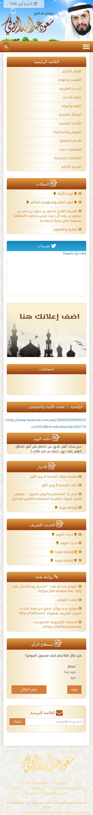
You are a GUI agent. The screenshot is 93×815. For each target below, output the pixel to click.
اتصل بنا (31, 793)
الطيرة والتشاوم (66, 229)
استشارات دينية (70, 149)
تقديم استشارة (70, 140)
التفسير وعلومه (69, 80)
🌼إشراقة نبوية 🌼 (64, 552)
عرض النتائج (29, 689)
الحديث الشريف (70, 89)
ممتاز (71, 666)
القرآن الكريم (72, 71)
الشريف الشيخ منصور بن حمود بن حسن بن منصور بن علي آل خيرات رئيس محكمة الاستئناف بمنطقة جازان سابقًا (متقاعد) (47, 216)
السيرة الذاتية (71, 167)
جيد (72, 678)
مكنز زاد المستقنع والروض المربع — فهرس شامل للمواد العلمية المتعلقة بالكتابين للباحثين (46, 496)
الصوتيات (37, 788)
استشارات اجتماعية (67, 158)
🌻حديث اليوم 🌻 (65, 534)
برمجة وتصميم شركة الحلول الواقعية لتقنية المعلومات (56, 812)
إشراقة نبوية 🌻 (66, 507)
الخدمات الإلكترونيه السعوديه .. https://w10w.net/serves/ (56, 624)
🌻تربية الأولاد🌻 (66, 194)
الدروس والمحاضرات (67, 132)
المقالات (16, 788)
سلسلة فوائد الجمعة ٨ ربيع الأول (54, 476)
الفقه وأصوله (71, 106)
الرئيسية (77, 407)
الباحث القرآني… (67, 600)
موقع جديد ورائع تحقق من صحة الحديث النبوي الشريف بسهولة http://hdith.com (50, 611)
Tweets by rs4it (74, 253)
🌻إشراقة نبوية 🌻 (64, 560)
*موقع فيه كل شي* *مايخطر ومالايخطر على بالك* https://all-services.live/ (46, 589)
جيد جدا (69, 672)
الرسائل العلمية (70, 114)
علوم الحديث (72, 97)
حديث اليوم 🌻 (67, 543)
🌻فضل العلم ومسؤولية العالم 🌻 (52, 202)
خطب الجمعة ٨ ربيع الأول (60, 485)
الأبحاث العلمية (70, 123)
